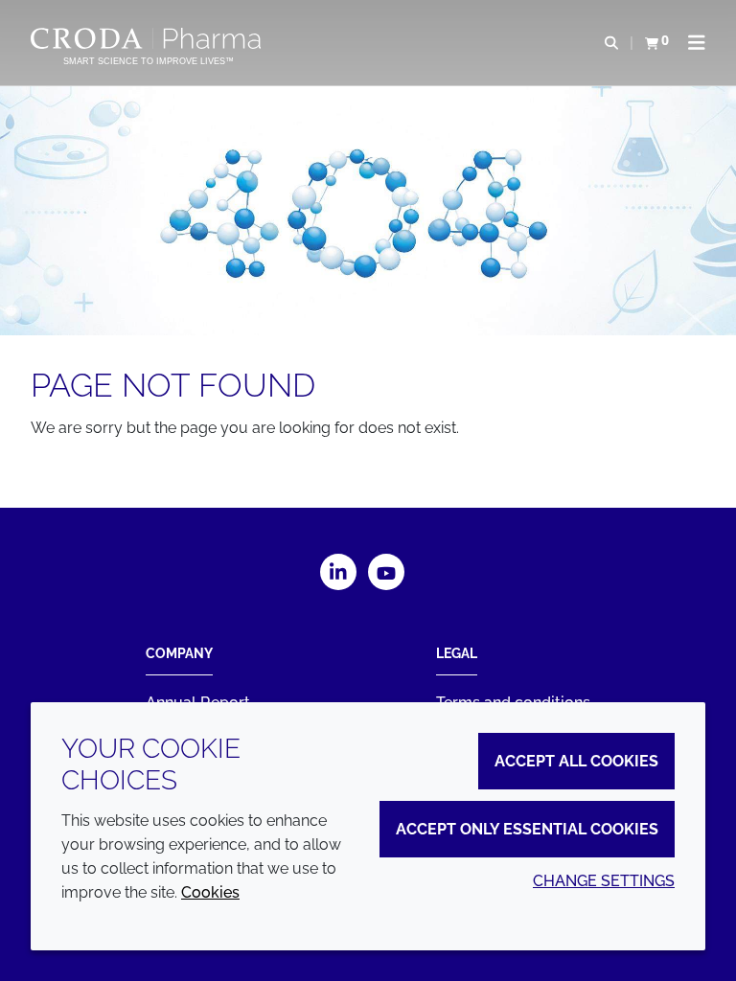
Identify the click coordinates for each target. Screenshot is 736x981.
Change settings (604, 881)
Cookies (210, 892)
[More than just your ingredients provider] (148, 38)
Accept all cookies (576, 761)
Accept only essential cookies (527, 829)
